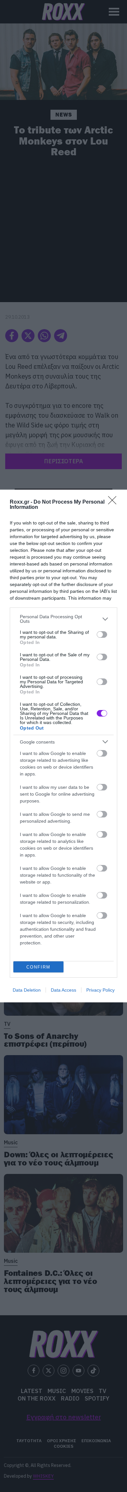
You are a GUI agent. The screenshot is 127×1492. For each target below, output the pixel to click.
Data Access (63, 990)
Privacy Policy (100, 990)
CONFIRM (38, 967)
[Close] (114, 502)
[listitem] (63, 618)
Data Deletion (27, 990)
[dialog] (63, 746)
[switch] (102, 634)
